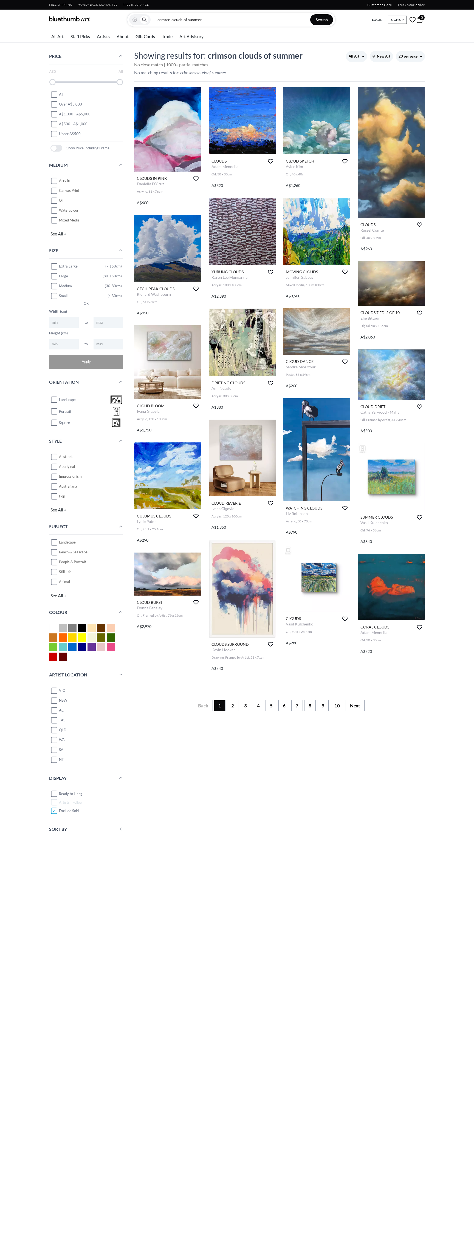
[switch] (56, 148)
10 (337, 706)
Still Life (65, 572)
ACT (62, 710)
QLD (62, 730)
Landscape (67, 542)
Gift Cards (145, 36)
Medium (65, 286)
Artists (103, 36)
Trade (167, 36)
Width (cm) (58, 311)
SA (61, 749)
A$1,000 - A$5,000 (75, 114)
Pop (62, 496)
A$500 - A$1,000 (73, 124)
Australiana (68, 486)
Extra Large (68, 266)
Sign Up (397, 20)
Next (355, 706)
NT (61, 759)
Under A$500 (70, 134)
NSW (63, 700)
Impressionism (70, 476)
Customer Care (379, 5)
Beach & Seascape (73, 552)
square (64, 422)
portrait (65, 411)
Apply (86, 361)
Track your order (411, 5)
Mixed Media (69, 220)
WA (62, 740)
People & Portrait (72, 562)
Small (63, 296)
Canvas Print (69, 190)
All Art (57, 36)
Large (63, 276)
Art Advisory (191, 36)
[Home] (69, 18)
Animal (64, 581)
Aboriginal (67, 466)
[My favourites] (413, 20)
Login (377, 20)
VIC (62, 690)
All (61, 94)
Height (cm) (58, 333)
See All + (58, 233)
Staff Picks (80, 36)
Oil (61, 200)
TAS (62, 720)
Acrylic (64, 180)
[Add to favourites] (196, 178)
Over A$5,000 (70, 104)
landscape (67, 399)
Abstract (66, 456)
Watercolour (68, 210)
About (123, 36)
